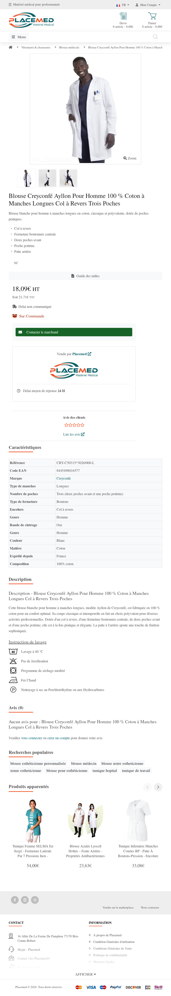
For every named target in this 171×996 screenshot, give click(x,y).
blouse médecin (83, 763)
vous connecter (32, 737)
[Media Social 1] (15, 900)
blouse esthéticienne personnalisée (38, 763)
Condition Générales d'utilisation (113, 942)
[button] (158, 787)
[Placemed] (31, 19)
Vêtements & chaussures (35, 47)
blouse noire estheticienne (122, 763)
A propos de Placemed (107, 935)
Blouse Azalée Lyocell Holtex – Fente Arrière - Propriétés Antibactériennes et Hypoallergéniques (85, 853)
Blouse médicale (69, 47)
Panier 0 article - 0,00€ (152, 24)
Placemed (80, 353)
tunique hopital (105, 770)
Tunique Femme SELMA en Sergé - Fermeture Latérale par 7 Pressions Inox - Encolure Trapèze (32, 853)
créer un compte (59, 737)
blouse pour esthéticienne (67, 770)
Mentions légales (103, 962)
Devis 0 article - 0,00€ (123, 24)
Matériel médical (23, 4)
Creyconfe (64, 478)
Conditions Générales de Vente (112, 948)
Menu (21, 36)
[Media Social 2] (25, 900)
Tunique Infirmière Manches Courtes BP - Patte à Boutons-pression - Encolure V (138, 853)
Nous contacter (150, 907)
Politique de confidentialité (110, 955)
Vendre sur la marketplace (118, 907)
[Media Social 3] (35, 900)
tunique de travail (136, 770)
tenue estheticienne (25, 770)
